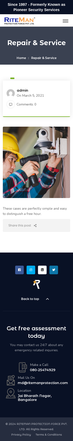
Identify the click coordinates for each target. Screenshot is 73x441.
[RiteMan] (20, 20)
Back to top (30, 299)
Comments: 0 (26, 104)
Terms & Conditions (49, 434)
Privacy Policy (21, 434)
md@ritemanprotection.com (43, 383)
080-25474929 (42, 370)
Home (21, 58)
